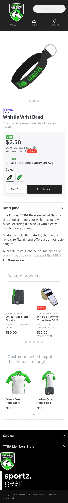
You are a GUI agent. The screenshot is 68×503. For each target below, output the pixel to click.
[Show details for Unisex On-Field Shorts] (18, 297)
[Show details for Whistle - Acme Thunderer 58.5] (49, 297)
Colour (10, 169)
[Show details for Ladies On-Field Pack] (49, 382)
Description (11, 208)
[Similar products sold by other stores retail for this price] (34, 147)
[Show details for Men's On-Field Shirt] (18, 382)
